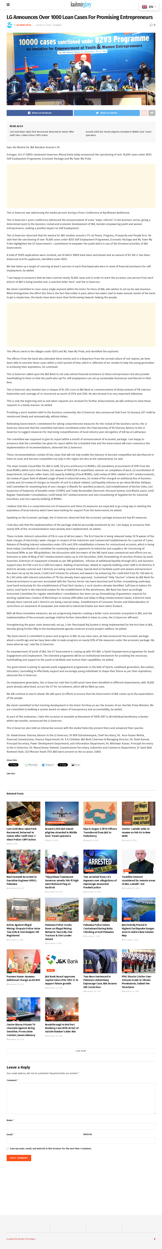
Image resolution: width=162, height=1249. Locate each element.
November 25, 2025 (93, 991)
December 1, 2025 (130, 940)
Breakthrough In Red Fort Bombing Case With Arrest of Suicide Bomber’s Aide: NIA (61, 1028)
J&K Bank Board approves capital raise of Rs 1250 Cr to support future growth (61, 980)
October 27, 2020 (43, 25)
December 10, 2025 (131, 888)
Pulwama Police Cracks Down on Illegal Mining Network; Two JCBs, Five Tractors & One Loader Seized (58, 932)
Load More (81, 1051)
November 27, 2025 (54, 988)
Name (11, 1120)
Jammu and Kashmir (56, 823)
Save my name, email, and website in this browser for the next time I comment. (51, 1148)
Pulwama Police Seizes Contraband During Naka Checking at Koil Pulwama (98, 928)
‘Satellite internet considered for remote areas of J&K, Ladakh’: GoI (138, 880)
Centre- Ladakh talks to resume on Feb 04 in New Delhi (136, 832)
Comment (13, 1080)
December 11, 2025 (93, 892)
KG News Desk (23, 25)
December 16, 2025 (54, 892)
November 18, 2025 (16, 1039)
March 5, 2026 (52, 840)
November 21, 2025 (131, 991)
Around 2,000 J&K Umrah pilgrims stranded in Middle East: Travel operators (61, 832)
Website (87, 1134)
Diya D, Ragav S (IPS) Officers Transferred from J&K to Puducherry (100, 832)
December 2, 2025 (15, 940)
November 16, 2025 (54, 1036)
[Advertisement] (81, 186)
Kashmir (13, 823)
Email (10, 1134)
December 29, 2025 (16, 888)
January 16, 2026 (130, 840)
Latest (58, 25)
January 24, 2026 (91, 840)
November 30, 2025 (16, 984)
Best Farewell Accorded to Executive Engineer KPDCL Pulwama (22, 880)
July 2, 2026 (13, 844)
